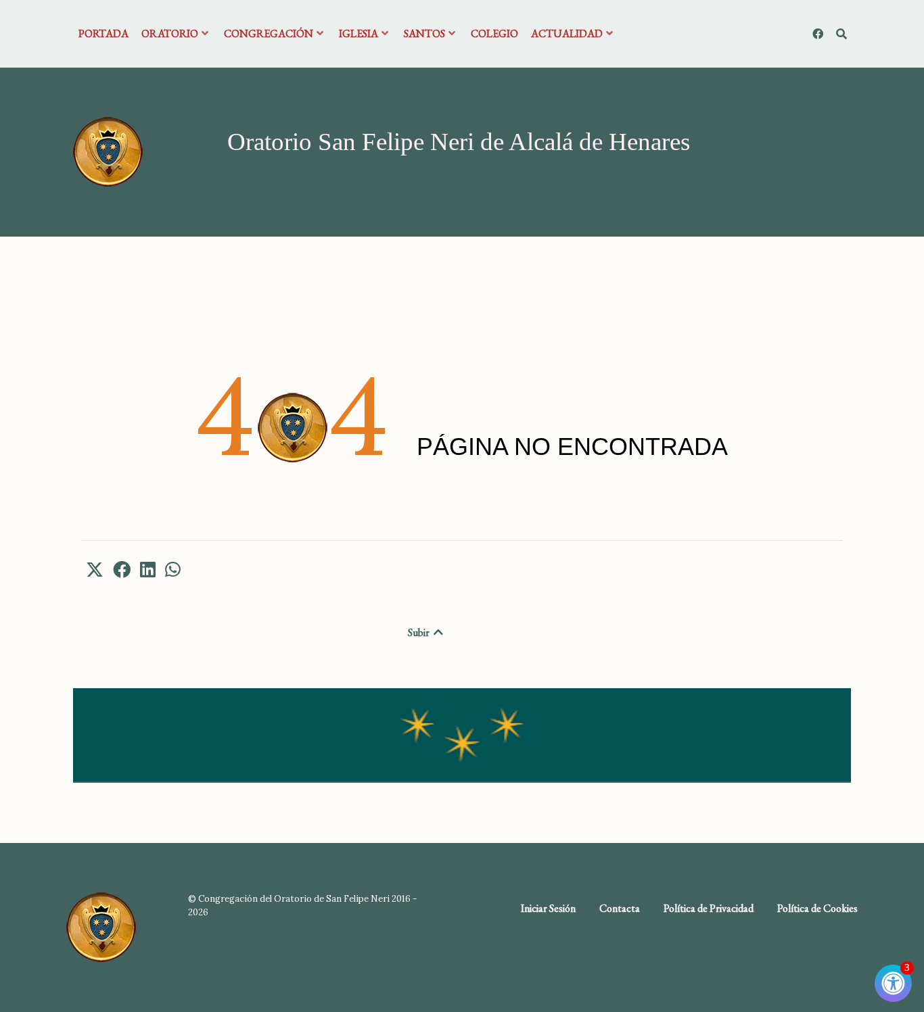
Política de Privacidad (709, 908)
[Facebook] (818, 34)
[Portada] (108, 151)
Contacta (619, 908)
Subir (420, 632)
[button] (94, 569)
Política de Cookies (817, 908)
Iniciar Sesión (548, 908)
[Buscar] (841, 34)
